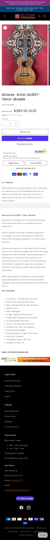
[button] (4, 16)
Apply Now (13, 163)
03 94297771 (17, 480)
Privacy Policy (10, 416)
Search (7, 396)
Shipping (4, 115)
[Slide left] (19, 89)
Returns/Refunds (12, 411)
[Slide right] (30, 89)
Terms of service (25, 531)
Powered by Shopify (27, 528)
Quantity (5, 119)
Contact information (26, 535)
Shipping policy (38, 531)
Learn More (36, 163)
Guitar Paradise (14, 528)
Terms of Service (12, 427)
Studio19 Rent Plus (13, 381)
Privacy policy (13, 531)
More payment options (25, 144)
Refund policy (41, 528)
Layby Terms (10, 391)
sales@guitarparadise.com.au (17, 490)
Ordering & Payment (13, 386)
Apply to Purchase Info (25, 168)
